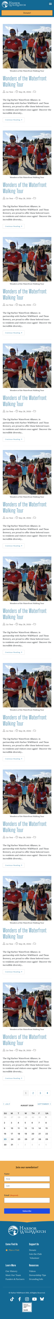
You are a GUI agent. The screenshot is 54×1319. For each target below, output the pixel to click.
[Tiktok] (12, 1299)
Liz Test (9, 92)
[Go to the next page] (47, 1093)
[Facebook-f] (19, 1299)
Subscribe (27, 1211)
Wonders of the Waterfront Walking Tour (24, 81)
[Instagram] (27, 1299)
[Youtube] (34, 1299)
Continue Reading (15, 119)
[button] (50, 3)
